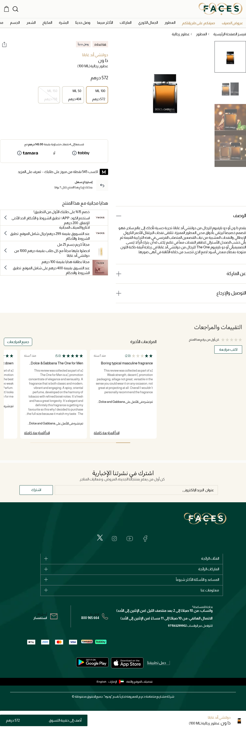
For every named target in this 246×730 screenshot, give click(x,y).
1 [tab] (123, 442)
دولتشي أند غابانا (95, 55)
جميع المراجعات (18, 342)
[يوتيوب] (130, 538)
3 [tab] (94, 442)
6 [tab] (51, 442)
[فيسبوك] (145, 538)
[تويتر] (100, 537)
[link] (125, 22)
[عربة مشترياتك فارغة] (6, 9)
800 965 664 (90, 618)
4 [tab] (80, 442)
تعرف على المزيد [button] (29, 172)
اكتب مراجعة (228, 349)
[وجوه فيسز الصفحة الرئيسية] (220, 9)
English (101, 681)
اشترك (36, 490)
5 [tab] (66, 442)
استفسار (40, 618)
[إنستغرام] (114, 538)
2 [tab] (109, 442)
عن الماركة (236, 273)
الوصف (239, 215)
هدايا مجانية (100, 44)
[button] (232, 23)
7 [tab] (37, 442)
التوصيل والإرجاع (231, 292)
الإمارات (112, 681)
